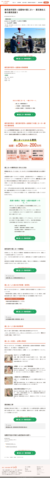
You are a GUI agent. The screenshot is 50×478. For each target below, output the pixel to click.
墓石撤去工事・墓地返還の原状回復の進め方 (16, 427)
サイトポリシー (39, 471)
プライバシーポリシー (41, 472)
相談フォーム (26, 359)
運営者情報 (40, 2)
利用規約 (38, 474)
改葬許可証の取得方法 (11, 446)
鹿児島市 (15, 457)
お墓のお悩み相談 (28, 471)
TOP (5, 457)
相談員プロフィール (40, 469)
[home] (5, 2)
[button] (32, 2)
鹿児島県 (11, 457)
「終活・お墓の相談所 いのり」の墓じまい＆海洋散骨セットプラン (20, 333)
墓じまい (14, 2)
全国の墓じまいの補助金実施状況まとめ (15, 278)
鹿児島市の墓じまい (11, 444)
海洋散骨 (19, 2)
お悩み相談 (24, 2)
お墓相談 (46, 2)
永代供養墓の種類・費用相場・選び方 (15, 319)
